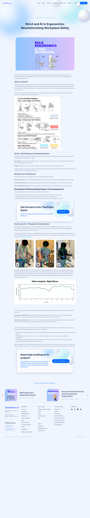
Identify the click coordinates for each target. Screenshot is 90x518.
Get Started (83, 3)
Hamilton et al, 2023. (26, 236)
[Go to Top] (87, 515)
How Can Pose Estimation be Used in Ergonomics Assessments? (73, 394)
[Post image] (11, 395)
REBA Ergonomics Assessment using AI (28, 394)
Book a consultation (59, 361)
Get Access (62, 211)
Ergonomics (40, 17)
